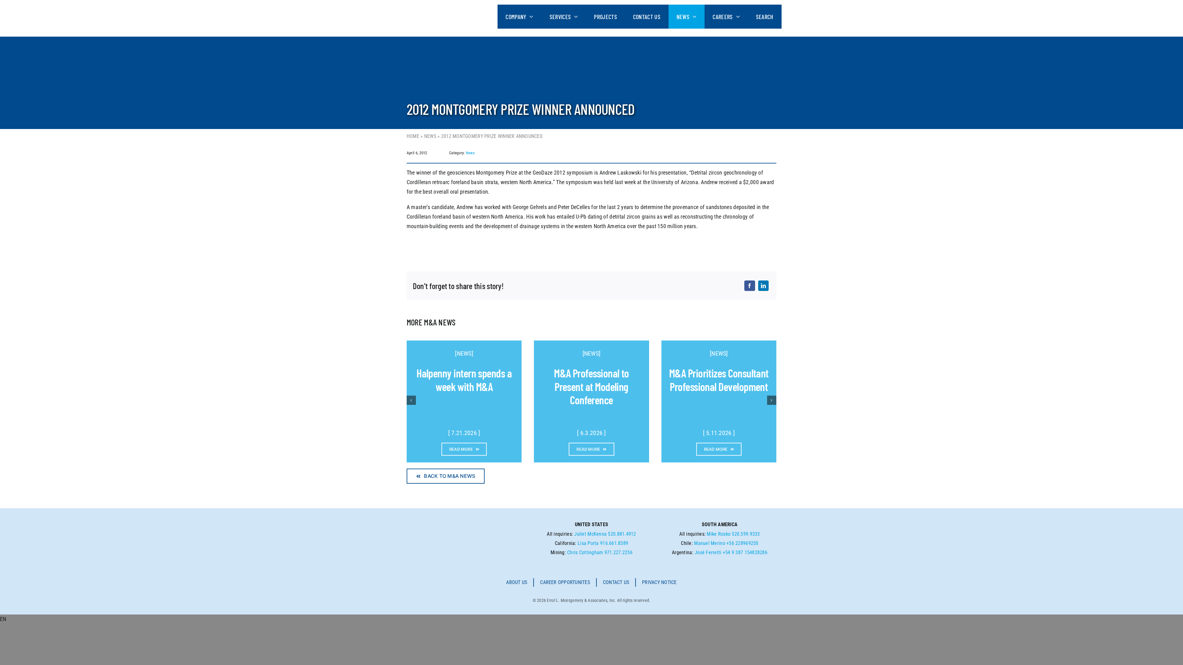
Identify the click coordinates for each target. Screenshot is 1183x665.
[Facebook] (749, 285)
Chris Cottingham (585, 552)
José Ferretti (708, 552)
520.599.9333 (746, 534)
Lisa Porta (588, 543)
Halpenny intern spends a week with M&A (464, 379)
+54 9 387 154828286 (745, 552)
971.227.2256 (618, 552)
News (430, 136)
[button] (591, 619)
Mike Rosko (718, 534)
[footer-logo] (473, 530)
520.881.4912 (622, 534)
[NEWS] (464, 353)
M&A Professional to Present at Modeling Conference (591, 386)
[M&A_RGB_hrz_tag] (451, 7)
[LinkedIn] (763, 285)
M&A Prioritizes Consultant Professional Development (719, 379)
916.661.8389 (614, 543)
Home (413, 136)
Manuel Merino (709, 543)
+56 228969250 (742, 543)
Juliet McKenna (590, 534)
